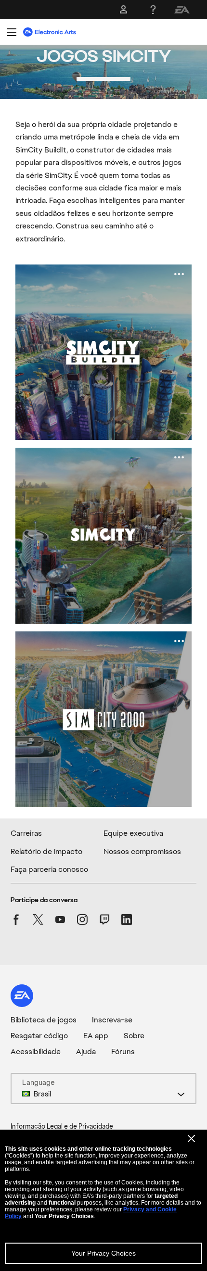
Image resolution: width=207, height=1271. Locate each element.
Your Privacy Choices (103, 1253)
